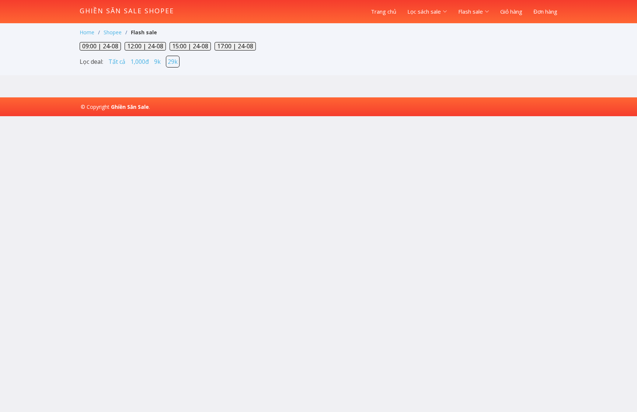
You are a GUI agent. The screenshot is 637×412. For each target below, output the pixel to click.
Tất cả (116, 62)
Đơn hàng (545, 11)
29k (173, 62)
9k (157, 62)
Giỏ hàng (511, 11)
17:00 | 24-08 (235, 46)
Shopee (113, 32)
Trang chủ (383, 11)
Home (87, 32)
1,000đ (139, 62)
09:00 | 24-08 (100, 46)
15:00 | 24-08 (190, 46)
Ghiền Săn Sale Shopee (127, 10)
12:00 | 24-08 (145, 46)
